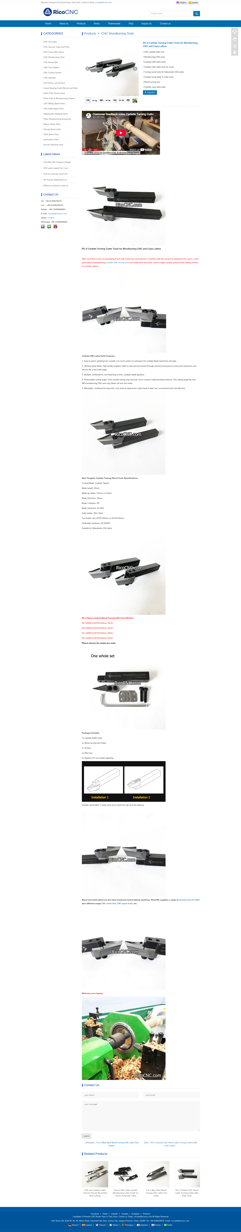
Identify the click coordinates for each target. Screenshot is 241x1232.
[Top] (234, 53)
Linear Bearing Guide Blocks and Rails (60, 88)
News (97, 23)
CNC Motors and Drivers (54, 83)
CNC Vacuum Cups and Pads (56, 47)
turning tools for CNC (189, 900)
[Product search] (196, 13)
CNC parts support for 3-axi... (56, 168)
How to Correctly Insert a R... (56, 174)
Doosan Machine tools (53, 145)
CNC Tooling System (53, 72)
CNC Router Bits (51, 62)
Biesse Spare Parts (52, 124)
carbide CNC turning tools (117, 262)
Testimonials (114, 23)
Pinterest (146, 1214)
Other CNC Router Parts (54, 93)
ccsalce (51, 218)
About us (64, 23)
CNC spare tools (125, 903)
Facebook (95, 1214)
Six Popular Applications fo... (55, 180)
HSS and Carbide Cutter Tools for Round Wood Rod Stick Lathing (95, 1193)
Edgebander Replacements (56, 114)
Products (81, 23)
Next (135, 68)
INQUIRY (151, 92)
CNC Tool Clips (50, 42)
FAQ (131, 23)
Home (48, 23)
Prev (87, 68)
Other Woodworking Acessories (57, 119)
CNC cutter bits (109, 903)
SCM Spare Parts (51, 134)
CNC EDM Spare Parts (54, 109)
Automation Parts (51, 139)
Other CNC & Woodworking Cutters (59, 98)
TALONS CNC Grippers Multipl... (57, 162)
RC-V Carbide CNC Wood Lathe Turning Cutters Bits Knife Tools (186, 1193)
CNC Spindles (50, 78)
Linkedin (114, 1214)
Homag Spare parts (52, 129)
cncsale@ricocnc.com (103, 2)
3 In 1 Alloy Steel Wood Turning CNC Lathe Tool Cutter (156, 1193)
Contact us (165, 23)
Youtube (124, 1214)
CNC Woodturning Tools (117, 33)
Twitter (105, 1214)
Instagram (135, 1214)
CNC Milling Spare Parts (54, 103)
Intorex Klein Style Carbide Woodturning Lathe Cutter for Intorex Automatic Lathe (125, 1193)
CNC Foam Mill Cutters (54, 52)
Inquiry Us (147, 23)
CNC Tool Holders (51, 67)
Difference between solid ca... (56, 185)
